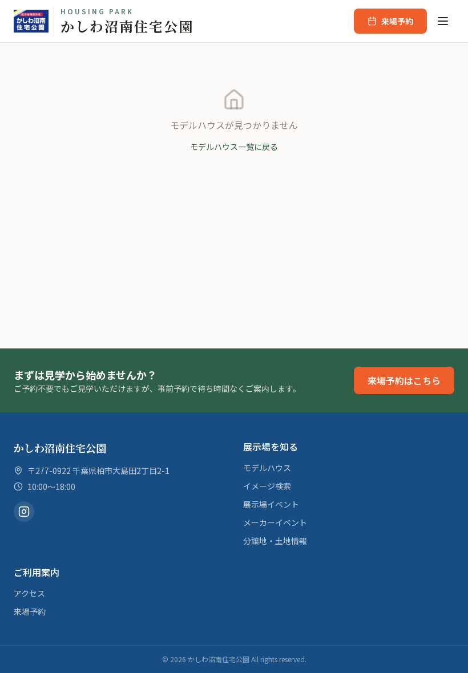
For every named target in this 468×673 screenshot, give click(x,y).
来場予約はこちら (404, 380)
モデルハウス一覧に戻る (234, 146)
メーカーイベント (275, 522)
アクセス (29, 593)
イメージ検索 (267, 486)
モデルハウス (267, 467)
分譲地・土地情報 (275, 540)
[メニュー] (442, 21)
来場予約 (397, 21)
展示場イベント (271, 504)
